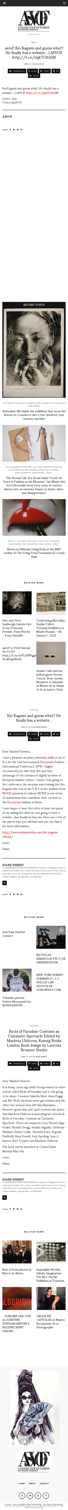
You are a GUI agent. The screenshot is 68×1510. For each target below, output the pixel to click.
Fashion (47, 467)
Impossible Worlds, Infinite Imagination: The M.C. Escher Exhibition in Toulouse (50, 1275)
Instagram (43, 403)
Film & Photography (24, 403)
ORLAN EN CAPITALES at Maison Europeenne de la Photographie (50, 1321)
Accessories (13, 467)
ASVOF (41, 63)
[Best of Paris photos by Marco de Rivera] (17, 1251)
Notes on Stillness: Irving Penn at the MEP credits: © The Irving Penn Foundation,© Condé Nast (34, 553)
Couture (27, 467)
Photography (57, 403)
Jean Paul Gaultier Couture (13, 933)
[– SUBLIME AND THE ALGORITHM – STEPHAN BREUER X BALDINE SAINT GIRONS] (17, 1298)
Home (22, 1483)
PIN (57, 71)
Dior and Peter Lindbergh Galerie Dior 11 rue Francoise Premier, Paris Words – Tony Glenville (17, 627)
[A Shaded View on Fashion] (34, 20)
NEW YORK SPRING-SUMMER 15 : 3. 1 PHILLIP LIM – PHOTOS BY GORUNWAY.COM (50, 982)
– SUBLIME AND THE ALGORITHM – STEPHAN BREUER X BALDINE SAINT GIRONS (16, 1323)
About (32, 1483)
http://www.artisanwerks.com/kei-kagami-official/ (30, 834)
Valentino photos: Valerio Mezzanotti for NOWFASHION (16, 1001)
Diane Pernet (41, 726)
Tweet (34, 42)
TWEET (46, 71)
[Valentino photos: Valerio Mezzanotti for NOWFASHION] (17, 980)
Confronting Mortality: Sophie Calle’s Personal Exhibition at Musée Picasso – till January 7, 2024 (50, 627)
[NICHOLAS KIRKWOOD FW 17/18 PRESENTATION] (51, 937)
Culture (7, 403)
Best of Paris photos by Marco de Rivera (16, 1271)
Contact (44, 1483)
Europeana (47, 761)
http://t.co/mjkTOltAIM (42, 92)
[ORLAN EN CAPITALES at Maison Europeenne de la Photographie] (51, 1298)
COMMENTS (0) (18, 71)
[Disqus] (34, 179)
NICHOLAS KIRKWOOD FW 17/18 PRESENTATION (50, 958)
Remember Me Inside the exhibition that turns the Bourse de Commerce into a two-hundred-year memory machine (34, 415)
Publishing (34, 406)
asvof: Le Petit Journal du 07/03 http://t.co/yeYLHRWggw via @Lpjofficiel (19, 653)
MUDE (7, 793)
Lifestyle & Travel (48, 470)
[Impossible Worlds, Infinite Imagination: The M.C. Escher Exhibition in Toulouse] (51, 1251)
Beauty (11, 541)
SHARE (33, 71)
